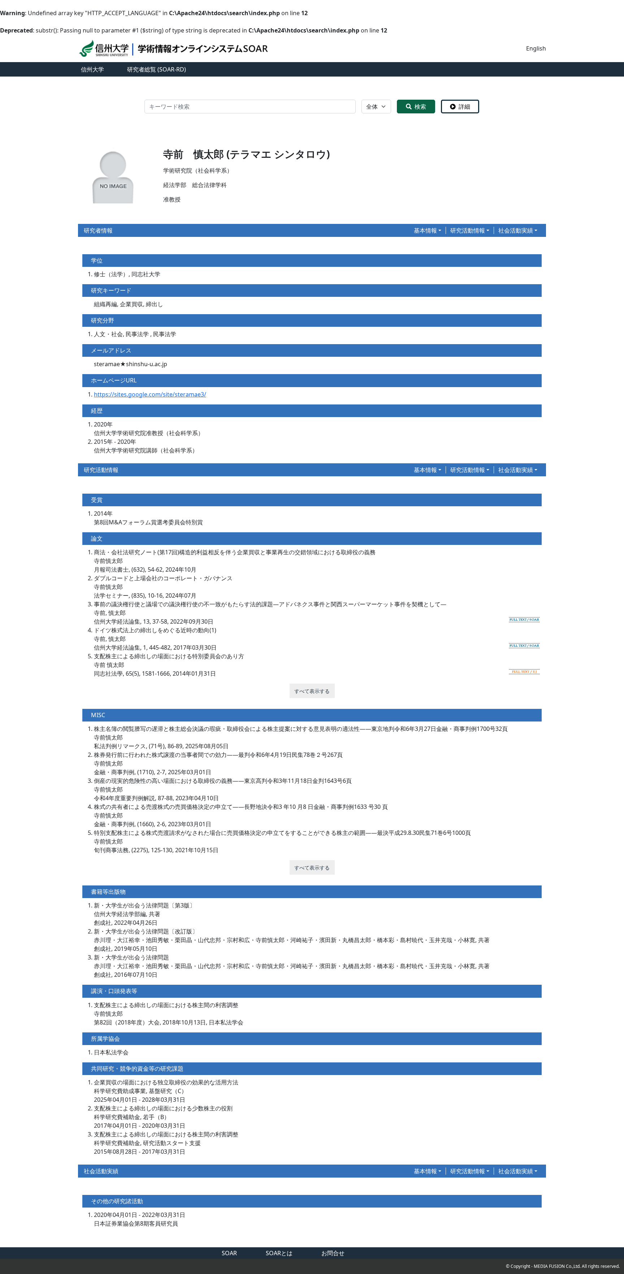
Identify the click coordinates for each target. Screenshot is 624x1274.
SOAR (229, 1253)
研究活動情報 (467, 230)
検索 (420, 106)
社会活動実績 (515, 230)
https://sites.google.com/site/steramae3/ (150, 394)
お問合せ (332, 1253)
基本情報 (425, 230)
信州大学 (92, 69)
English (536, 48)
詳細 (464, 106)
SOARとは (279, 1253)
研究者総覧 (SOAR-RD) (156, 69)
